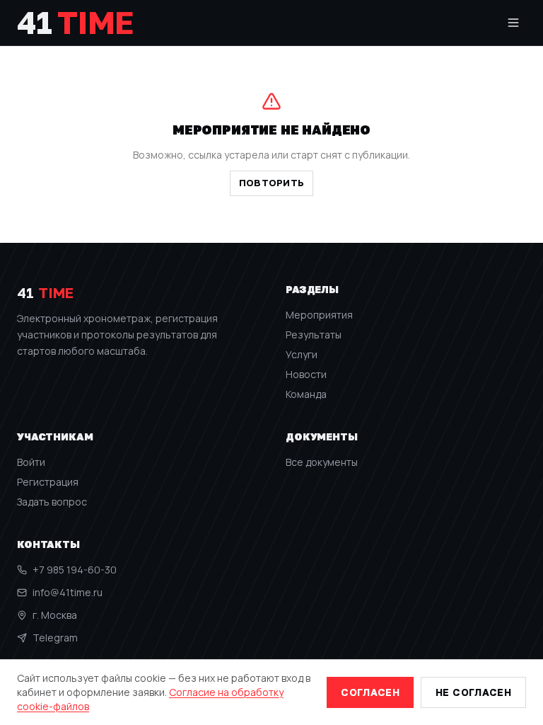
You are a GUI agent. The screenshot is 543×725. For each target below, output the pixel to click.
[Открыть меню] (513, 22)
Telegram (55, 637)
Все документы (322, 462)
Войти (31, 462)
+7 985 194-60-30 (75, 569)
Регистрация (47, 482)
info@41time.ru (68, 592)
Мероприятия (319, 314)
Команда (306, 394)
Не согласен (473, 692)
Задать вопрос (52, 501)
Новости (306, 374)
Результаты (313, 334)
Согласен (370, 692)
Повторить (272, 182)
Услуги (301, 354)
